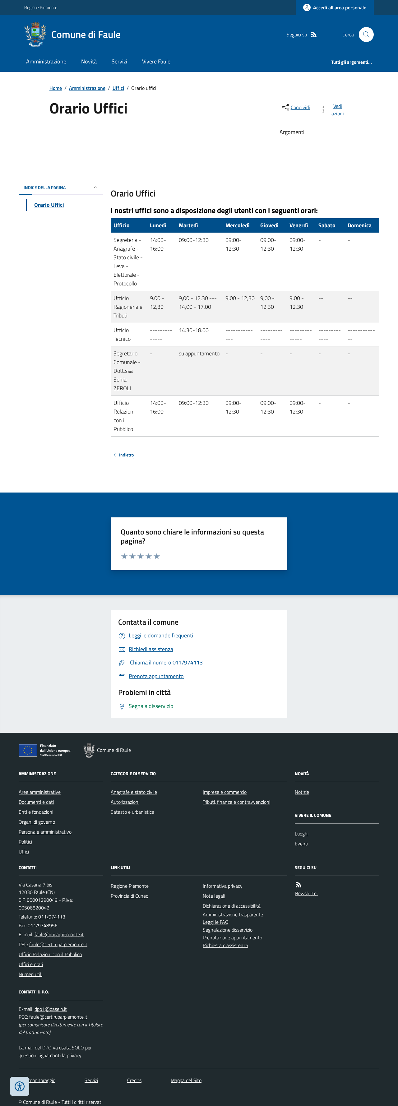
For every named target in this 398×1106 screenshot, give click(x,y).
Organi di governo (37, 822)
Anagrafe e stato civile (134, 792)
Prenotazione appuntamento (232, 937)
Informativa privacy (223, 886)
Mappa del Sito (186, 1080)
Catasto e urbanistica (132, 812)
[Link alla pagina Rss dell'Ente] (298, 885)
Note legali (214, 896)
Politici (25, 841)
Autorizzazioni (125, 802)
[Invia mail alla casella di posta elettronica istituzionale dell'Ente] (59, 934)
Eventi (301, 843)
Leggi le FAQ (216, 922)
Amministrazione (46, 61)
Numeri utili (30, 974)
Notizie (302, 792)
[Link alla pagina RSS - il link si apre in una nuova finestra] (313, 35)
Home (55, 88)
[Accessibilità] (20, 1086)
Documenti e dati (36, 802)
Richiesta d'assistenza (225, 945)
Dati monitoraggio (37, 1080)
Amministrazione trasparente (233, 914)
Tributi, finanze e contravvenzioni (236, 802)
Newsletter (306, 893)
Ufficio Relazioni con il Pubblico (50, 954)
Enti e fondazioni (36, 812)
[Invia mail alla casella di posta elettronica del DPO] (51, 1009)
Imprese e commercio (225, 792)
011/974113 (51, 916)
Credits (134, 1080)
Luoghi (301, 833)
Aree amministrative (40, 792)
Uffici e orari (31, 964)
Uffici (118, 88)
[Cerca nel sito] (364, 34)
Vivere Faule (156, 61)
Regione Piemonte (40, 7)
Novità (89, 61)
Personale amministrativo (45, 831)
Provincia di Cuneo (129, 896)
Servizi (119, 61)
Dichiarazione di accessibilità (232, 905)
